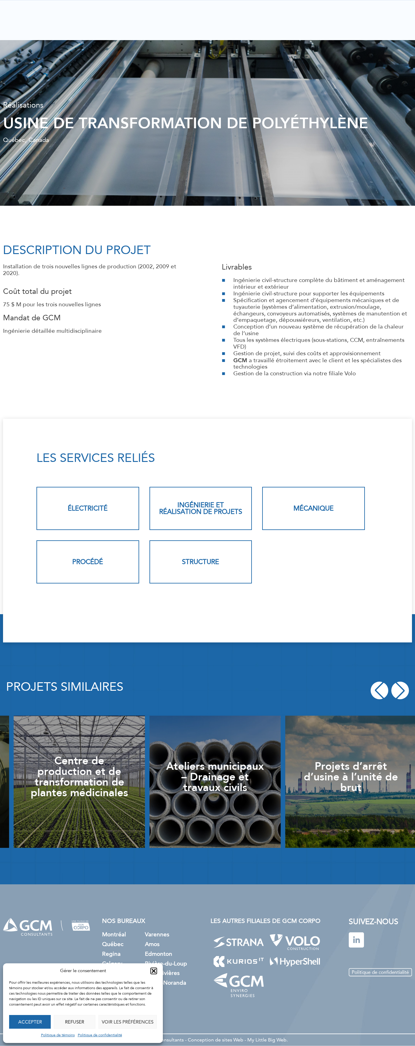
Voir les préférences (127, 1022)
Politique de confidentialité (100, 1035)
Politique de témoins (58, 1035)
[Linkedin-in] (356, 940)
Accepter (30, 1022)
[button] (154, 971)
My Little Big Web (266, 1040)
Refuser (74, 1022)
